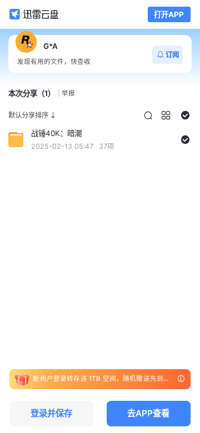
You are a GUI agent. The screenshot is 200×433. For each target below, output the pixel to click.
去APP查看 (148, 413)
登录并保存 (51, 413)
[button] (148, 115)
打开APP (169, 14)
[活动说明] (181, 379)
